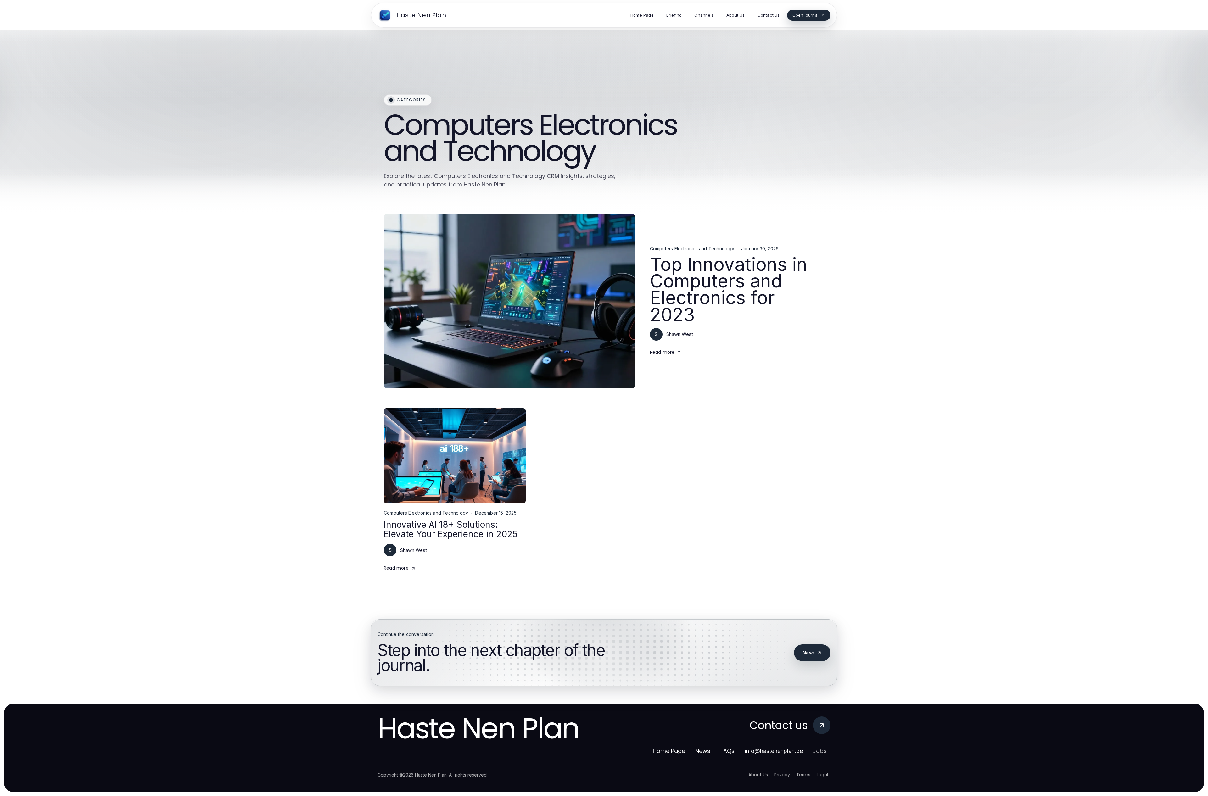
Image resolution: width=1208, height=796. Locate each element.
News (809, 652)
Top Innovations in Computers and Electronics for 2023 (728, 289)
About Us (758, 774)
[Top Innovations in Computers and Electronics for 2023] (509, 301)
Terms (803, 774)
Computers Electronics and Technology (692, 249)
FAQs (727, 751)
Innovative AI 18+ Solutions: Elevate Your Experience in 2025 (450, 529)
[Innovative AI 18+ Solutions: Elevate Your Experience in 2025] (455, 456)
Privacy (782, 774)
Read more (662, 352)
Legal (822, 774)
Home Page (669, 751)
